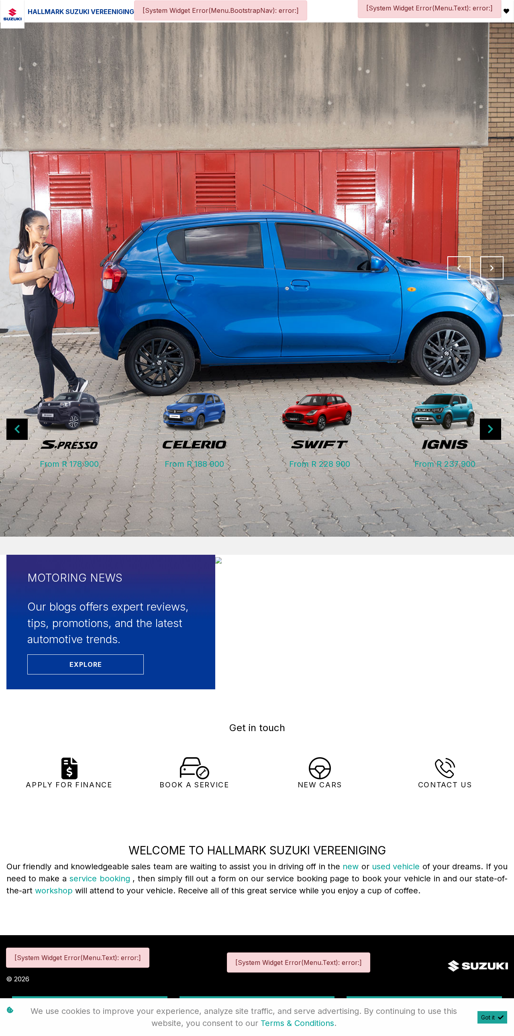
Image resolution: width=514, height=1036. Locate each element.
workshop (55, 890)
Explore (85, 664)
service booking (101, 878)
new (352, 866)
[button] (17, 429)
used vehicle (397, 866)
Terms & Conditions (297, 1023)
